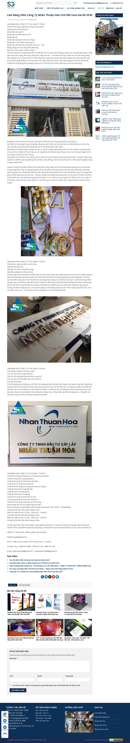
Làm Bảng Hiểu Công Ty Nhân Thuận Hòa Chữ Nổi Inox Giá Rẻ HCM (34, 563)
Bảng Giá (110, 8)
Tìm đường (5, 717)
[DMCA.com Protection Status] (116, 740)
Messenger (5, 729)
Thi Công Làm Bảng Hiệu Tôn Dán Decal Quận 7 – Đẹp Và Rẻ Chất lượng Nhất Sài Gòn (41, 569)
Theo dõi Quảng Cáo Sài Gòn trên (18, 20)
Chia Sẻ (118, 8)
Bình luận (14, 658)
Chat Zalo (5, 723)
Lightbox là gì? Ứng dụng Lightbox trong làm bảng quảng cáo (111, 121)
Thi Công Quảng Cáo (75, 8)
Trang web (69, 676)
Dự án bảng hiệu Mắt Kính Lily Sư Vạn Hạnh (112, 79)
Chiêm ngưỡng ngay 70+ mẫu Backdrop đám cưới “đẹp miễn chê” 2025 (111, 138)
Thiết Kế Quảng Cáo (54, 8)
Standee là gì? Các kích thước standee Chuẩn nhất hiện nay (112, 104)
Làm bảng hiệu (24, 740)
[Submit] (75, 3)
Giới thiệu (39, 8)
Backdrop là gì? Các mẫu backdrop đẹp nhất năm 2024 (111, 129)
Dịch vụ (91, 8)
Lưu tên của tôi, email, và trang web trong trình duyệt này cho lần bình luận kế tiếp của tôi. (46, 685)
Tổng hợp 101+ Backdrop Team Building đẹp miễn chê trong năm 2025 (36, 572)
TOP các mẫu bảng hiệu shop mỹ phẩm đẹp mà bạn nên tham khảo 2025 (112, 86)
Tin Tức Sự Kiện (24, 585)
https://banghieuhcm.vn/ (104, 67)
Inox (23, 141)
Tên (12, 676)
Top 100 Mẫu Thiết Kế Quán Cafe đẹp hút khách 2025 (29, 560)
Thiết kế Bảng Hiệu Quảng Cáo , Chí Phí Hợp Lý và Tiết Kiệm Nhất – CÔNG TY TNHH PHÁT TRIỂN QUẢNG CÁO (50, 566)
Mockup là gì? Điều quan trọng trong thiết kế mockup (111, 112)
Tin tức (101, 8)
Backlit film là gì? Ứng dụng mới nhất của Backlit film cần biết (112, 95)
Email (40, 676)
